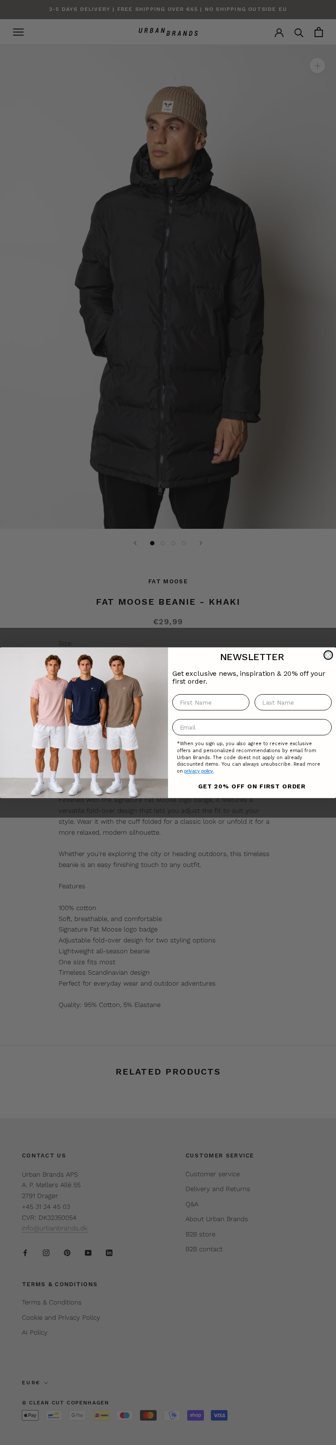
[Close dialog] (328, 655)
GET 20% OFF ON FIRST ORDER (252, 785)
